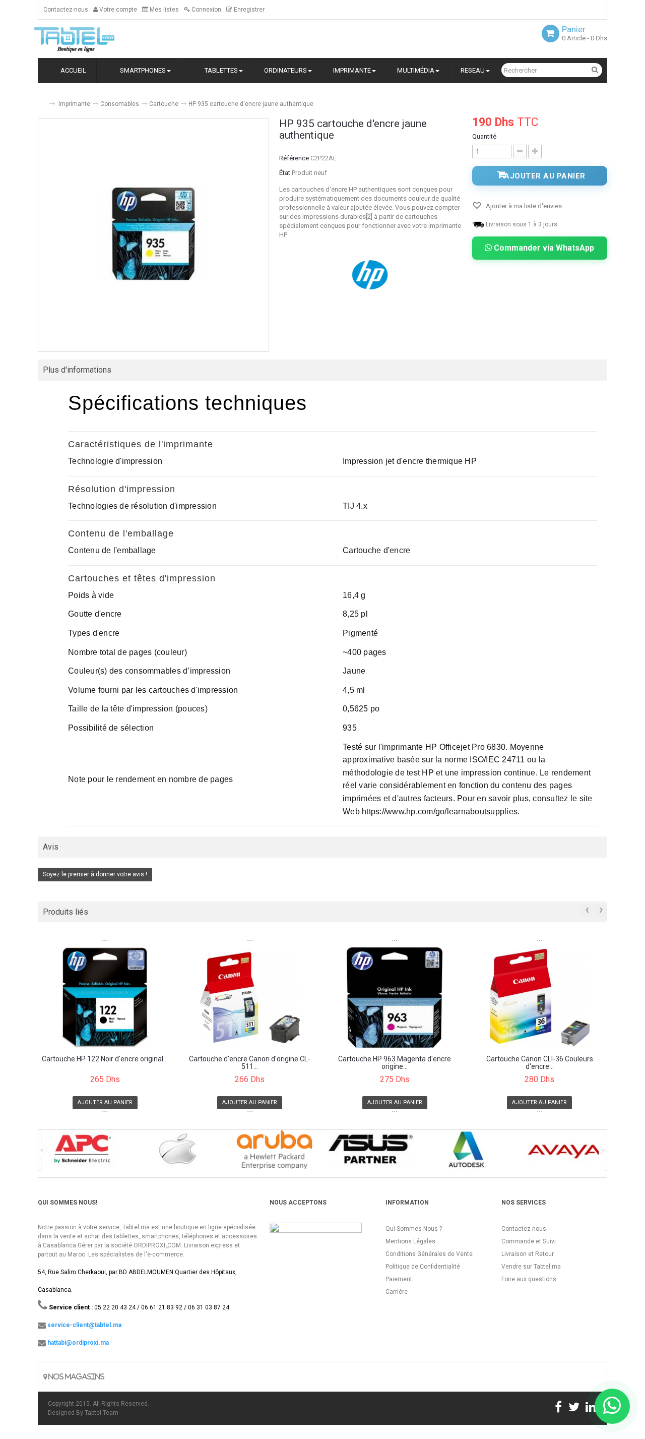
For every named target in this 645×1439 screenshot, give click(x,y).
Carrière (396, 1291)
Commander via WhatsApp (543, 248)
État (284, 172)
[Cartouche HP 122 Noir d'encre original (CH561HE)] (105, 997)
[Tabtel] (88, 39)
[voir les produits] (81, 1153)
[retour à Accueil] (41, 99)
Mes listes (163, 9)
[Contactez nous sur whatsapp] (612, 1406)
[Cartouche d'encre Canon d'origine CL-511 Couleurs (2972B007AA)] (250, 997)
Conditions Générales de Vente (429, 1253)
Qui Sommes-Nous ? (413, 1228)
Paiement (398, 1279)
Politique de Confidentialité (422, 1266)
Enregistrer (248, 9)
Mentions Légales (410, 1241)
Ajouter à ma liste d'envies (523, 206)
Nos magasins (75, 1376)
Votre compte (117, 9)
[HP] (371, 274)
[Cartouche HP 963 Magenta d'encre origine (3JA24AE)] (395, 997)
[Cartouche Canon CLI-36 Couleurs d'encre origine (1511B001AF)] (540, 997)
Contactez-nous (65, 9)
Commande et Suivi (528, 1241)
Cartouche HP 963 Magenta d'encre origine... (394, 1062)
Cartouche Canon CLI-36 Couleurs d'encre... (539, 1062)
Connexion (205, 9)
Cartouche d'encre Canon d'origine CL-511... (249, 1062)
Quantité (484, 136)
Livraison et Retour (527, 1253)
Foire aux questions (528, 1279)
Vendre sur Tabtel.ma (531, 1266)
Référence (294, 158)
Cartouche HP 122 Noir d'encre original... (105, 1059)
